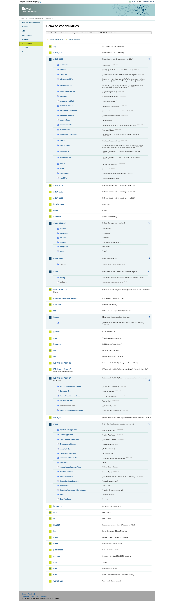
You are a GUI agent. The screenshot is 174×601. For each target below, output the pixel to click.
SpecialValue (64, 486)
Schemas (25, 39)
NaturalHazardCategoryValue (70, 467)
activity (62, 278)
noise (55, 544)
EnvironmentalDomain (68, 444)
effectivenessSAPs (66, 85)
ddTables (63, 238)
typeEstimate (64, 173)
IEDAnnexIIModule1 (62, 363)
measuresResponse (67, 115)
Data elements (27, 35)
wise (55, 575)
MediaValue (64, 463)
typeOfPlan (64, 178)
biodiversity (58, 204)
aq (54, 46)
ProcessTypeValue (66, 471)
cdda (55, 210)
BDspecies (64, 65)
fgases (56, 317)
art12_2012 (58, 53)
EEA (31, 1)
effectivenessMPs (66, 79)
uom (55, 568)
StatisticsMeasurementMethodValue (73, 490)
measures (63, 96)
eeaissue (63, 242)
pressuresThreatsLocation (69, 134)
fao (54, 311)
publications (59, 550)
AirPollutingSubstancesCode (70, 386)
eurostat (57, 305)
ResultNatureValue (66, 476)
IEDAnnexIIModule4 (62, 378)
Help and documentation (31, 23)
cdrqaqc (63, 69)
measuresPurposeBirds (68, 110)
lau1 (55, 513)
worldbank (58, 581)
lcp (54, 531)
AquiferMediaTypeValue (68, 430)
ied (54, 357)
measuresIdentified (67, 101)
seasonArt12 (64, 151)
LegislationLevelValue (68, 453)
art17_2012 (58, 192)
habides (57, 344)
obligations (64, 247)
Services (25, 48)
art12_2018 (58, 59)
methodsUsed (65, 120)
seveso (56, 556)
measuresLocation (66, 106)
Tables (24, 31)
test (55, 562)
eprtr (55, 272)
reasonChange (65, 145)
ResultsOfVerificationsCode (70, 396)
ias (54, 350)
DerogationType (65, 391)
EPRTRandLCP (60, 290)
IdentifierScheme (66, 449)
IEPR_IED (57, 418)
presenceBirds (65, 130)
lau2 (55, 519)
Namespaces (26, 52)
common (57, 217)
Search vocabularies (56, 39)
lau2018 (56, 525)
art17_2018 (58, 198)
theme (62, 494)
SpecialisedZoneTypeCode (69, 481)
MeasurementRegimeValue (69, 458)
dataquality (58, 258)
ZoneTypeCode (65, 499)
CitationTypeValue (66, 435)
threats (62, 164)
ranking (62, 140)
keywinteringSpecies (67, 91)
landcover (57, 506)
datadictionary (59, 223)
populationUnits (66, 125)
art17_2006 (58, 186)
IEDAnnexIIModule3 (62, 369)
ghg (55, 338)
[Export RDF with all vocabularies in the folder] (149, 59)
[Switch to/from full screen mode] (140, 1)
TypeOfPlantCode (66, 401)
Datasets (25, 27)
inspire (56, 424)
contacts (63, 229)
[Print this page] (137, 1)
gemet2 (56, 332)
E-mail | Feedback (28, 594)
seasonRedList (65, 158)
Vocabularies (27, 44)
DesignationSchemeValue (69, 439)
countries (63, 74)
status (62, 251)
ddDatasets (64, 233)
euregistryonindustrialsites (65, 298)
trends (62, 168)
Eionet (31, 18)
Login (133, 1)
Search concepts (74, 39)
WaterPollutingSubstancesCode (71, 410)
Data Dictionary (39, 18)
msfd (55, 537)
